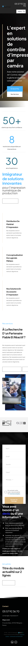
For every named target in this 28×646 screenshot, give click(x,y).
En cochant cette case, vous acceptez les (14, 492)
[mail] (15, 642)
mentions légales (15, 493)
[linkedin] (12, 642)
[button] (3, 423)
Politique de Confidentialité (16, 636)
